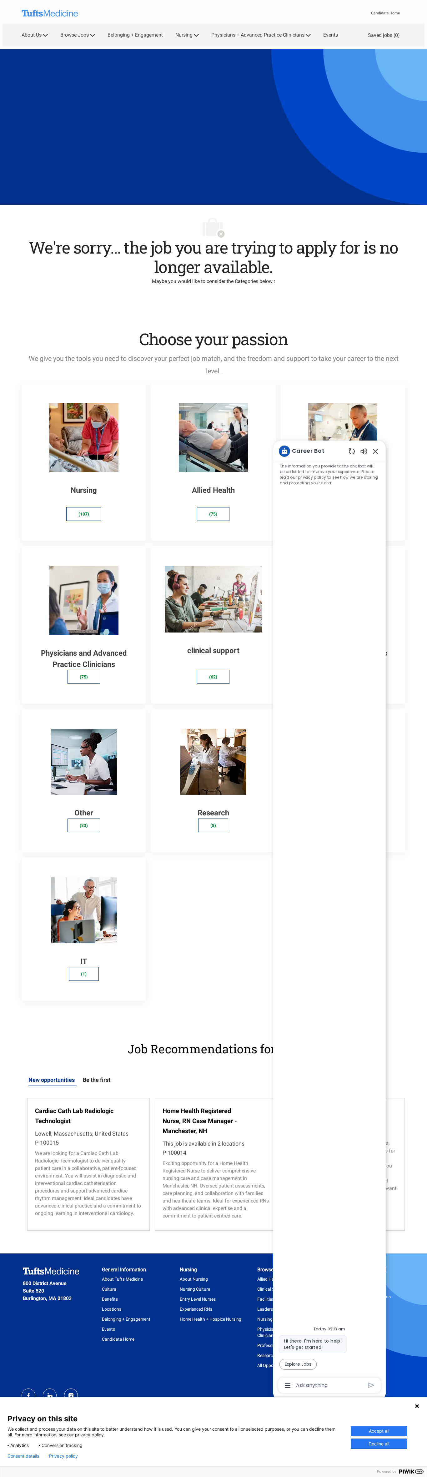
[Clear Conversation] (351, 451)
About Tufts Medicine (122, 1279)
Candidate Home (385, 13)
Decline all (379, 1443)
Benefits (110, 1299)
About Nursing (194, 1279)
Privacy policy (63, 1456)
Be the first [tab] (96, 1079)
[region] (329, 918)
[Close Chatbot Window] (375, 451)
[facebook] (28, 1395)
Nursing (265, 1319)
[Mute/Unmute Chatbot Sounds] (364, 451)
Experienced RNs (196, 1309)
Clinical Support (272, 1289)
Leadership (268, 1309)
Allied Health (269, 1279)
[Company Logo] (50, 13)
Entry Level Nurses (198, 1299)
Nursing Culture (195, 1289)
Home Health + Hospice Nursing (210, 1319)
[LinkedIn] (50, 1395)
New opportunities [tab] (51, 1079)
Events (330, 35)
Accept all (379, 1431)
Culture (109, 1289)
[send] (371, 1385)
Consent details (23, 1456)
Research (266, 1355)
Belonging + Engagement (135, 35)
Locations (111, 1309)
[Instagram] (71, 1395)
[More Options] (288, 1385)
